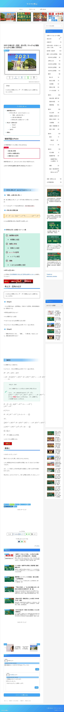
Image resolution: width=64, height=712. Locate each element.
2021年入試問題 (23, 504)
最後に (8, 132)
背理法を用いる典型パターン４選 (19, 119)
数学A (16, 506)
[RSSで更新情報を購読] (25, 541)
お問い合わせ (50, 708)
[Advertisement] (22, 33)
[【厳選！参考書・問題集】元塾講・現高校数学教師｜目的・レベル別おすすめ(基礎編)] (56, 16)
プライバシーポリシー (58, 708)
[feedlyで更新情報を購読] (22, 541)
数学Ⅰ (29, 504)
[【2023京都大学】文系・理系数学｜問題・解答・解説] (8, 16)
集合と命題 (7, 504)
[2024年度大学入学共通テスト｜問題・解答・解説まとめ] (24, 16)
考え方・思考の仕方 (12, 122)
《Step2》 (14, 127)
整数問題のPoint (11, 110)
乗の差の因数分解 (16, 117)
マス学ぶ (12, 674)
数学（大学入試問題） (9, 506)
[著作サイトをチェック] (19, 541)
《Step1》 (13, 125)
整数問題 (12, 504)
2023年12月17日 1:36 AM (12, 677)
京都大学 (17, 504)
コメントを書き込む (22, 695)
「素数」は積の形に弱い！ (18, 115)
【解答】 (11, 129)
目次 (20, 106)
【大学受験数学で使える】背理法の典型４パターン (22, 274)
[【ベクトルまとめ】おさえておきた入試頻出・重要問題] (40, 16)
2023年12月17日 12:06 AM (10, 663)
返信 (38, 669)
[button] (34, 77)
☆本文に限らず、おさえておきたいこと (19, 113)
